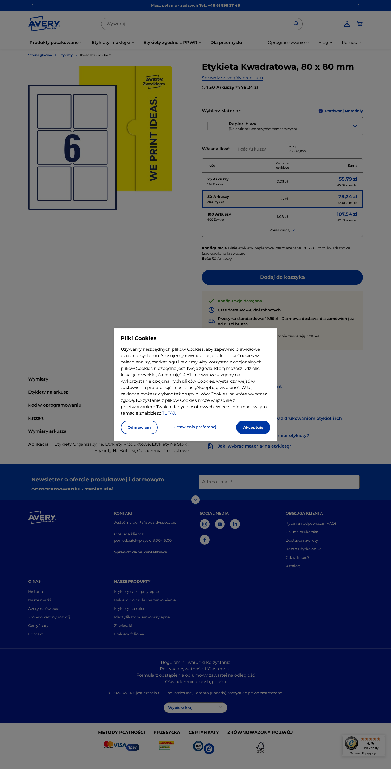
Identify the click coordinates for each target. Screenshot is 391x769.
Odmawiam (139, 427)
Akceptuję (253, 427)
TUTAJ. (169, 413)
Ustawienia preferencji (195, 426)
